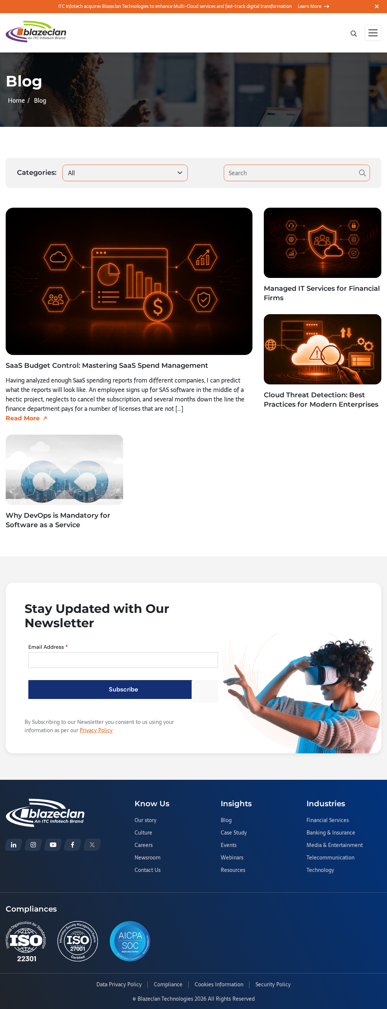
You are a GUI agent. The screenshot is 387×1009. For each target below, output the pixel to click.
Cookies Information (219, 985)
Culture (143, 833)
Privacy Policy (96, 730)
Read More (23, 418)
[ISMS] (77, 941)
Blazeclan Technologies (165, 999)
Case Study (234, 833)
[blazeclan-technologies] (14, 845)
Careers (144, 845)
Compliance (168, 985)
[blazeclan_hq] (92, 845)
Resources (233, 870)
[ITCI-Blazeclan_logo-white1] (45, 803)
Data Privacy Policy (119, 985)
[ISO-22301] (26, 941)
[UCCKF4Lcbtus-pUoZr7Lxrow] (53, 845)
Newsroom (148, 858)
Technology (320, 870)
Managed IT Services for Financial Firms (322, 293)
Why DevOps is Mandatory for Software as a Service (58, 520)
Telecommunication (330, 858)
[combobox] (125, 173)
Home (16, 100)
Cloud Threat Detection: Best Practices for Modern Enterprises (321, 400)
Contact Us (148, 870)
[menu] (373, 33)
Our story (145, 820)
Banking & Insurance (331, 833)
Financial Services (328, 820)
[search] (354, 33)
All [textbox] (71, 173)
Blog (226, 820)
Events (229, 845)
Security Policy (273, 985)
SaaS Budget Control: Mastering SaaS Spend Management (107, 365)
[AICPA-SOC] (130, 941)
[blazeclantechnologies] (33, 845)
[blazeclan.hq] (72, 845)
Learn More (309, 6)
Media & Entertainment (335, 845)
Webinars (232, 858)
